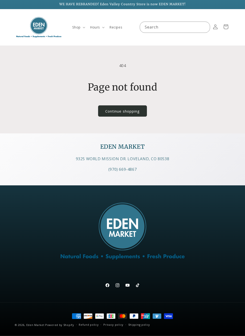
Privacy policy (113, 324)
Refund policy (89, 324)
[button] (78, 27)
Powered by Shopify (59, 325)
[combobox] (175, 27)
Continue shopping (122, 111)
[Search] (204, 27)
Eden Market (35, 325)
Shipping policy (139, 324)
